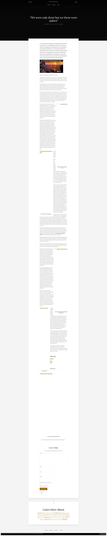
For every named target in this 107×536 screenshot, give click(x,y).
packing (54, 517)
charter (58, 514)
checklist (60, 514)
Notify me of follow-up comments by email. (45, 482)
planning (60, 517)
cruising (63, 514)
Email (41, 471)
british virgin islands (46, 514)
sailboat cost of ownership (56, 519)
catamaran (55, 514)
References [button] (52, 368)
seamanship (61, 519)
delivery (67, 514)
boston (42, 514)
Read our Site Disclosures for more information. (38, 533)
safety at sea (51, 519)
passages (56, 517)
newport (43, 517)
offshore (47, 517)
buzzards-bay (51, 514)
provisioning (63, 517)
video (65, 519)
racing (66, 517)
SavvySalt (53, 1)
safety (47, 519)
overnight (51, 517)
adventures (40, 512)
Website (41, 476)
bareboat (57, 512)
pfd (58, 517)
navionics (40, 517)
